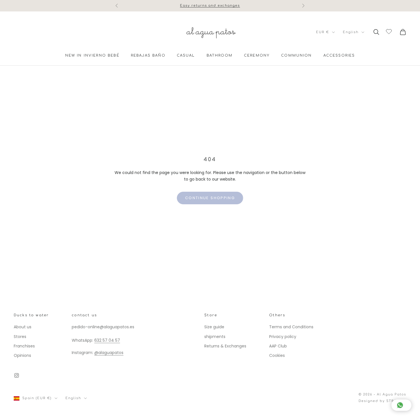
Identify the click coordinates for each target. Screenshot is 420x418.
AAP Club (278, 346)
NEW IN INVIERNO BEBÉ (92, 55)
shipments (214, 336)
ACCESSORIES (339, 55)
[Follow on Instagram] (16, 375)
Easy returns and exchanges (210, 5)
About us (22, 327)
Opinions (22, 355)
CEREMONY (257, 55)
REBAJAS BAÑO (148, 55)
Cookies (277, 355)
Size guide (214, 327)
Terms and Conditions (291, 327)
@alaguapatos (108, 352)
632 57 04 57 (107, 340)
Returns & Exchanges (225, 346)
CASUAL (186, 55)
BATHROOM (220, 55)
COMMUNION (296, 55)
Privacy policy (282, 336)
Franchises (24, 346)
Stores (20, 336)
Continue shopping (210, 198)
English (351, 32)
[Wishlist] (389, 31)
